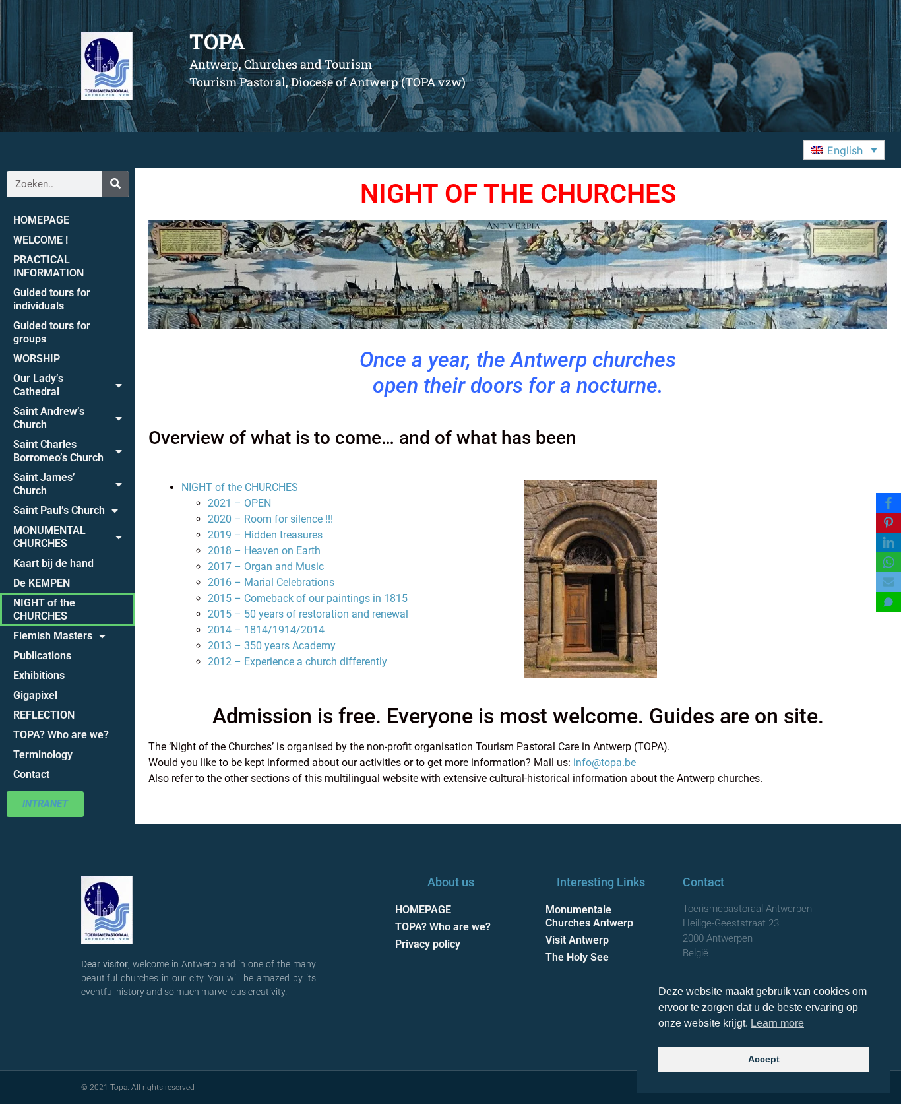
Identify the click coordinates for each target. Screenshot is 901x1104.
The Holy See (577, 957)
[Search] (115, 184)
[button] (844, 150)
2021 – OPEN (239, 503)
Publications (42, 655)
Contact (31, 774)
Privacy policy (427, 944)
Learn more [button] (777, 1023)
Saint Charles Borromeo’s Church (58, 451)
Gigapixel (35, 695)
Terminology (43, 754)
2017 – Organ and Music (266, 566)
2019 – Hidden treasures (265, 535)
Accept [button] (764, 1059)
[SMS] (888, 602)
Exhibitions (39, 675)
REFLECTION (44, 715)
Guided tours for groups (51, 332)
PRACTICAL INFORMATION (48, 266)
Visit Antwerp (577, 940)
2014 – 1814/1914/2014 (266, 630)
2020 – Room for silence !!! (270, 519)
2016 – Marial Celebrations (271, 582)
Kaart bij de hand (53, 563)
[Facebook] (888, 503)
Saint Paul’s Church (59, 510)
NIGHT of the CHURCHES (44, 609)
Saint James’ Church (44, 484)
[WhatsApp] (888, 562)
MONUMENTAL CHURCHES (49, 537)
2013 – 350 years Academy (272, 645)
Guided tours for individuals (51, 299)
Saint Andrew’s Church (48, 418)
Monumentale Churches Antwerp (589, 916)
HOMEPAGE (41, 220)
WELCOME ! (40, 240)
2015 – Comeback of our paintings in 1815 (308, 598)
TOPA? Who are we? (61, 735)
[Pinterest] (888, 523)
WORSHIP (36, 358)
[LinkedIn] (888, 542)
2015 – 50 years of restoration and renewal (308, 614)
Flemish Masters (52, 636)
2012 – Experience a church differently (297, 661)
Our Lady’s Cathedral (38, 385)
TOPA (217, 41)
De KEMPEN (41, 583)
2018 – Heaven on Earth (264, 550)
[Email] (888, 582)
